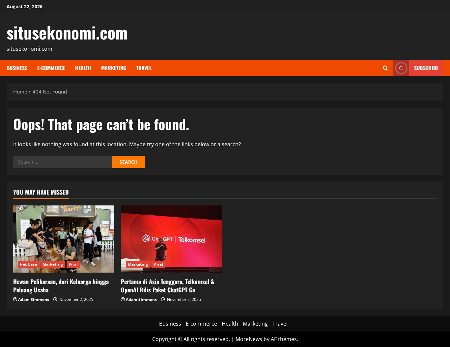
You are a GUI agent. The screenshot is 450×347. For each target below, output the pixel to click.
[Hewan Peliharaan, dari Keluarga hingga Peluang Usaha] (63, 239)
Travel (144, 68)
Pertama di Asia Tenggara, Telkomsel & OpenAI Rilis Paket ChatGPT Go (167, 285)
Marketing (113, 68)
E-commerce (51, 68)
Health (83, 68)
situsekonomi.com (67, 32)
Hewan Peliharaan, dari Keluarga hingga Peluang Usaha (61, 285)
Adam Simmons (33, 299)
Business (17, 68)
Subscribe (426, 68)
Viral (73, 264)
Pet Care (28, 264)
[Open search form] (385, 68)
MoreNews (249, 339)
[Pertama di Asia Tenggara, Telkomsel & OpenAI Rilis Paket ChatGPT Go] (171, 239)
